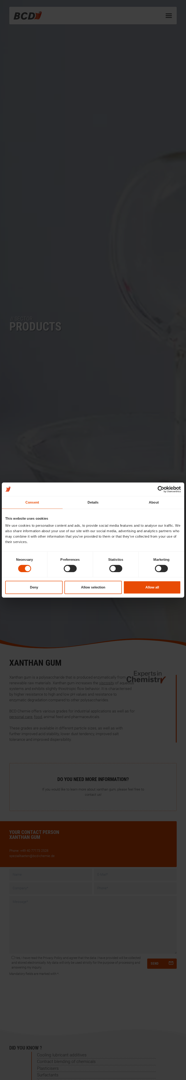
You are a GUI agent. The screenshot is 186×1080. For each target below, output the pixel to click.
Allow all (152, 587)
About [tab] (154, 502)
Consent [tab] (32, 502)
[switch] (70, 568)
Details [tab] (93, 502)
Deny (34, 587)
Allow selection (93, 587)
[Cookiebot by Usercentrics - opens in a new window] (161, 489)
